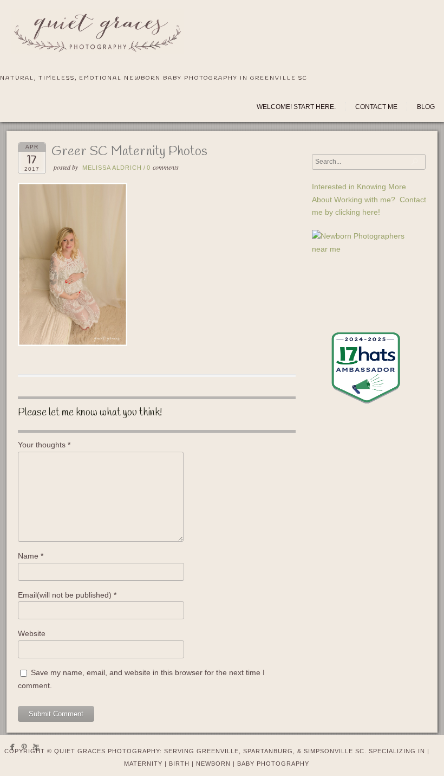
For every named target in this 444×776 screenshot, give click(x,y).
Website (31, 633)
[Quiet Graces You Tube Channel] (36, 749)
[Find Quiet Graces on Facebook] (12, 749)
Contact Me (376, 107)
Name (30, 555)
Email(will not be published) (67, 595)
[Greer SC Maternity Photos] (72, 343)
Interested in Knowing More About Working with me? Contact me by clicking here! (369, 199)
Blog (426, 107)
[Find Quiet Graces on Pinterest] (24, 749)
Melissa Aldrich (112, 167)
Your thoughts (44, 444)
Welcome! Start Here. (296, 107)
